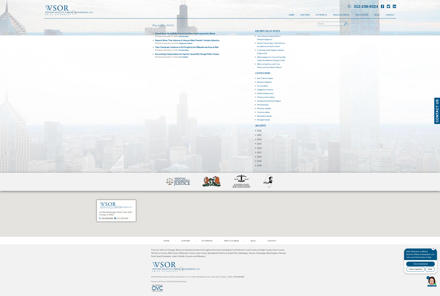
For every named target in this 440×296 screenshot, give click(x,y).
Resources (155, 281)
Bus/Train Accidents (265, 78)
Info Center (362, 15)
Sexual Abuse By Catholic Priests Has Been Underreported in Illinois (185, 33)
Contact (390, 15)
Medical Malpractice (265, 93)
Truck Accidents (263, 112)
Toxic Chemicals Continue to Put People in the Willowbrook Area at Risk (187, 47)
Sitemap (183, 281)
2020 (258, 156)
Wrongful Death (263, 120)
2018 (258, 165)
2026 (258, 130)
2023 (258, 143)
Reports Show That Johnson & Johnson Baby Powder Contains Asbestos (187, 40)
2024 (258, 139)
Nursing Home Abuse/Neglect (269, 101)
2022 (258, 148)
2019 (258, 161)
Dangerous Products (185, 43)
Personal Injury (184, 36)
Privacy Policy (165, 281)
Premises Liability (264, 108)
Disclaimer (175, 281)
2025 (258, 135)
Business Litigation (264, 82)
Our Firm (304, 15)
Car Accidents (183, 57)
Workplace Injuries (264, 116)
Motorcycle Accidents (266, 97)
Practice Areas (341, 15)
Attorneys (321, 15)
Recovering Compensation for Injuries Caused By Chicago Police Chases (187, 54)
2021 (258, 152)
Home (291, 15)
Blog (377, 15)
